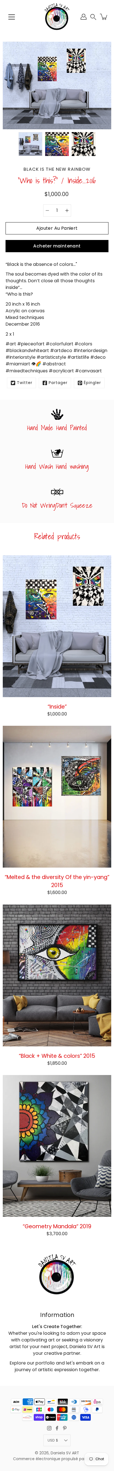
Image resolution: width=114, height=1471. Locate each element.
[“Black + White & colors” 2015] (57, 975)
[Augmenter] (67, 210)
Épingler (92, 382)
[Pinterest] (64, 1428)
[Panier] (104, 16)
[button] (93, 16)
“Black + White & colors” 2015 (57, 1055)
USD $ (53, 1440)
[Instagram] (49, 1428)
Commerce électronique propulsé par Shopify (57, 1459)
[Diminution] (47, 210)
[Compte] (83, 16)
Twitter (24, 382)
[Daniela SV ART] (57, 17)
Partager (58, 382)
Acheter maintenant (57, 246)
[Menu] (12, 17)
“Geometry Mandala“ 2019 (57, 1226)
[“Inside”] (57, 626)
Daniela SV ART (65, 1453)
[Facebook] (57, 1428)
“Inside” (57, 706)
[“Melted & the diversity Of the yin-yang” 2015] (57, 797)
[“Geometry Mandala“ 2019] (57, 1146)
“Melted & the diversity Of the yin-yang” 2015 (57, 881)
